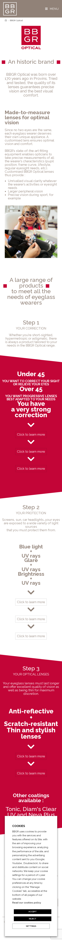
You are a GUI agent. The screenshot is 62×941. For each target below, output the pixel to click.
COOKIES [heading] (18, 826)
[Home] (6, 20)
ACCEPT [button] (32, 911)
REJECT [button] (32, 918)
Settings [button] (31, 926)
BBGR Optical (16, 20)
